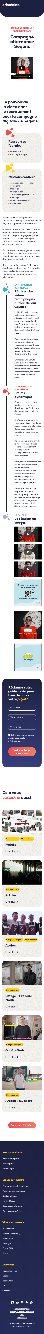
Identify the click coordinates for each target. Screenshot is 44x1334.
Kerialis (10, 844)
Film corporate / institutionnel (15, 1186)
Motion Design (8, 1201)
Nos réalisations (9, 1271)
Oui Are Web (14, 1050)
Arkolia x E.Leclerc (18, 1101)
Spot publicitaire (9, 1196)
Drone (5, 1253)
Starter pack (7, 1163)
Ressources (7, 1280)
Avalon (10, 945)
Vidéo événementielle (11, 1211)
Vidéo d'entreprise (10, 1158)
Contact (6, 1290)
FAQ (4, 1285)
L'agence (6, 1276)
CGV (22, 1314)
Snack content (8, 1228)
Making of (6, 1243)
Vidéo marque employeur (13, 1191)
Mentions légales (22, 1308)
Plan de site (22, 1317)
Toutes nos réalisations (22, 1125)
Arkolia (10, 895)
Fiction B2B (7, 1248)
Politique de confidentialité (22, 1311)
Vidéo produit (8, 1238)
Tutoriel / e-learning (11, 1233)
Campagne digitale (21, 28)
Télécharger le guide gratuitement (22, 751)
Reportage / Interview (12, 1206)
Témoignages (8, 1168)
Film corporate (22, 31)
